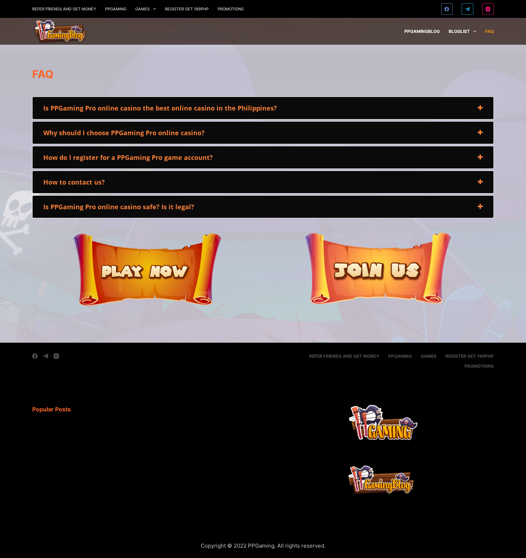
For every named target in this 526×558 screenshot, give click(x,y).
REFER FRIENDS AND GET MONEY (64, 8)
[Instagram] (488, 9)
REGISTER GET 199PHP (187, 8)
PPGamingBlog (422, 31)
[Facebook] (447, 9)
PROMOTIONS (231, 8)
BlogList (459, 31)
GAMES (142, 8)
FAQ (489, 31)
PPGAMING (115, 8)
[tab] (263, 108)
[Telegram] (467, 9)
